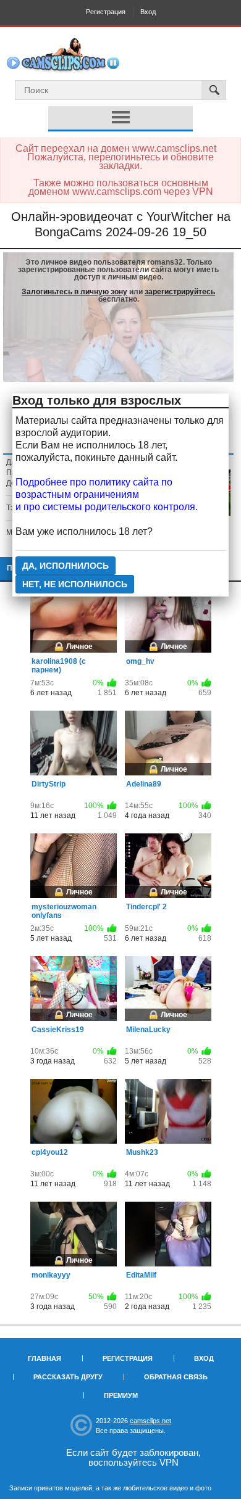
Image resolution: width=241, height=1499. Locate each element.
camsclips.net (150, 1420)
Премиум (121, 1395)
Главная (44, 1358)
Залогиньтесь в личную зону (74, 291)
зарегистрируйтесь (180, 291)
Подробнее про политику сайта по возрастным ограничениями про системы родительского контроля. (106, 494)
